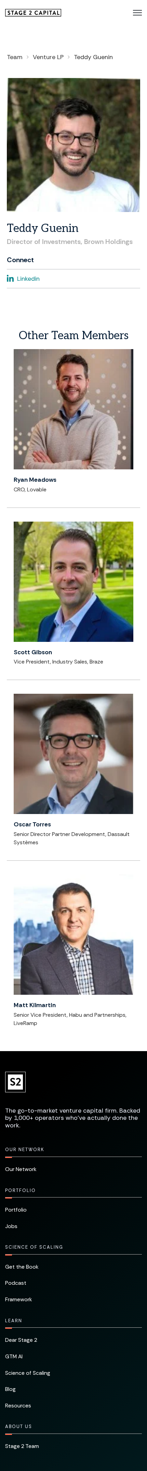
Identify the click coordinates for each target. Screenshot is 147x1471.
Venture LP (48, 57)
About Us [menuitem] (18, 1426)
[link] (33, 12)
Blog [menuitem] (10, 1389)
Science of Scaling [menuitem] (34, 1247)
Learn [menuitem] (13, 1321)
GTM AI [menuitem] (14, 1356)
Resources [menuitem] (18, 1405)
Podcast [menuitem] (15, 1282)
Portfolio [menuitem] (20, 1190)
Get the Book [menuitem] (22, 1266)
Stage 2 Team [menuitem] (22, 1446)
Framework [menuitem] (18, 1299)
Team (15, 57)
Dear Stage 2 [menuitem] (21, 1340)
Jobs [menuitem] (11, 1226)
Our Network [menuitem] (24, 1149)
